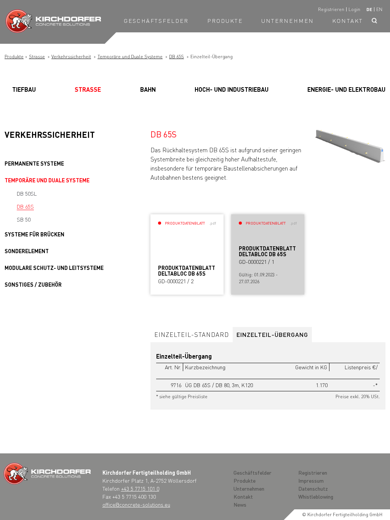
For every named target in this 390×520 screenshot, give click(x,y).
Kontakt (347, 20)
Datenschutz (313, 488)
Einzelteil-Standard (191, 334)
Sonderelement (27, 250)
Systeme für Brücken (34, 234)
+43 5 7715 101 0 (140, 488)
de (369, 9)
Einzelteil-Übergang (272, 334)
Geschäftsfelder (156, 20)
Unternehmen (287, 20)
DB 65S (176, 56)
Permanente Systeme (34, 163)
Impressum (311, 480)
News (239, 504)
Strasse (37, 56)
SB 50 (23, 219)
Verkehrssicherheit (71, 56)
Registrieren (331, 9)
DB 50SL (27, 193)
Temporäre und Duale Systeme (130, 56)
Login (354, 9)
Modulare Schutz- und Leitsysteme (54, 267)
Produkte (225, 20)
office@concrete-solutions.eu (136, 504)
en (379, 9)
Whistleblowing (315, 496)
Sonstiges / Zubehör (33, 284)
